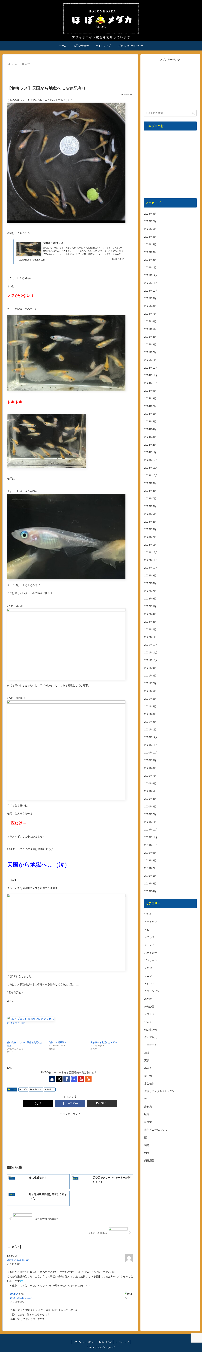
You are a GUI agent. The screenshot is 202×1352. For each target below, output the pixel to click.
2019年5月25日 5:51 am (21, 1298)
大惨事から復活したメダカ (103, 1042)
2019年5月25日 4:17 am (18, 1260)
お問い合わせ (105, 1342)
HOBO (14, 1293)
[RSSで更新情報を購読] (88, 1079)
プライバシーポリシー (84, 1342)
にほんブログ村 (16, 1023)
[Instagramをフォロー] (74, 1079)
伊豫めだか (37, 1089)
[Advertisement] (70, 75)
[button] (102, 1103)
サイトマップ (122, 1342)
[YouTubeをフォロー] (81, 1079)
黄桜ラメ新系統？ (57, 1042)
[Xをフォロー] (59, 1079)
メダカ (24, 1089)
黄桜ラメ (51, 1089)
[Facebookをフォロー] (66, 1079)
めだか (13, 1089)
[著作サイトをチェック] (52, 1079)
